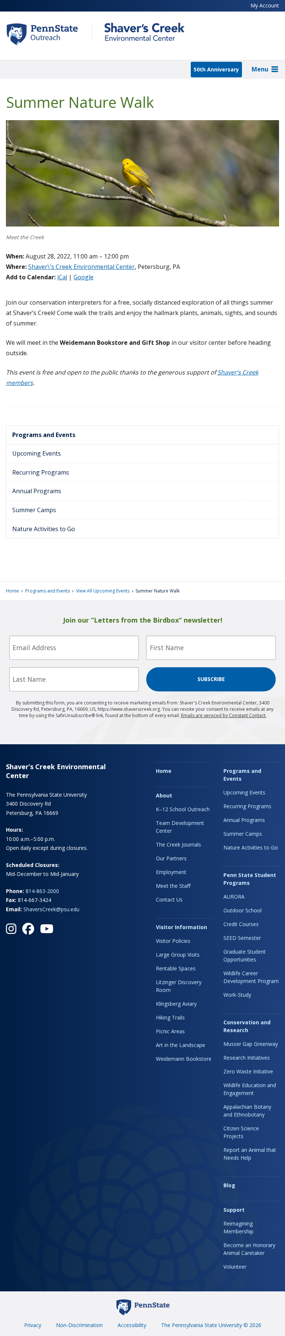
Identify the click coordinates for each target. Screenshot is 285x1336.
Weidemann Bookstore (184, 1058)
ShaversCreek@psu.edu (51, 909)
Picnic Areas (170, 1031)
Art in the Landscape (180, 1044)
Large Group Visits (178, 954)
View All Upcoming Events (103, 591)
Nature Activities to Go (43, 529)
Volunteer (234, 1266)
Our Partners (171, 858)
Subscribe (211, 679)
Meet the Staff (173, 885)
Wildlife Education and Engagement (249, 1089)
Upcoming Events (36, 453)
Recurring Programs (40, 472)
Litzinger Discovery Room (179, 986)
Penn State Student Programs (249, 878)
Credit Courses (241, 924)
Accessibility (132, 1325)
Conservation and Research (247, 1026)
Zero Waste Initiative (248, 1071)
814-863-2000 (42, 891)
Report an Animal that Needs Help (249, 1153)
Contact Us (169, 899)
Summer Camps (34, 510)
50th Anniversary (216, 69)
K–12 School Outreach (183, 809)
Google (83, 277)
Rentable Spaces (176, 968)
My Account (264, 5)
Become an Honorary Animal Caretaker (249, 1249)
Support (234, 1209)
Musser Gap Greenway (250, 1043)
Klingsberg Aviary (176, 1003)
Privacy (32, 1325)
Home (12, 591)
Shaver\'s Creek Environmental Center (81, 267)
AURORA (234, 896)
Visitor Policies (173, 940)
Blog (229, 1185)
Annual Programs (36, 491)
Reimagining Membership (238, 1227)
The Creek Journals (178, 844)
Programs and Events (43, 435)
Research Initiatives (246, 1057)
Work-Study (237, 994)
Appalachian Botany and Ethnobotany (247, 1110)
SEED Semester (242, 937)
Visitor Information (181, 927)
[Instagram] (11, 929)
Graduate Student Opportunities (244, 955)
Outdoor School (242, 910)
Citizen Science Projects (241, 1132)
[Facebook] (28, 929)
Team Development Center (180, 826)
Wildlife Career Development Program (251, 977)
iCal (62, 277)
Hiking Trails (170, 1017)
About (164, 795)
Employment (171, 872)
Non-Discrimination (79, 1325)
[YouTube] (46, 929)
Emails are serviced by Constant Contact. (223, 715)
